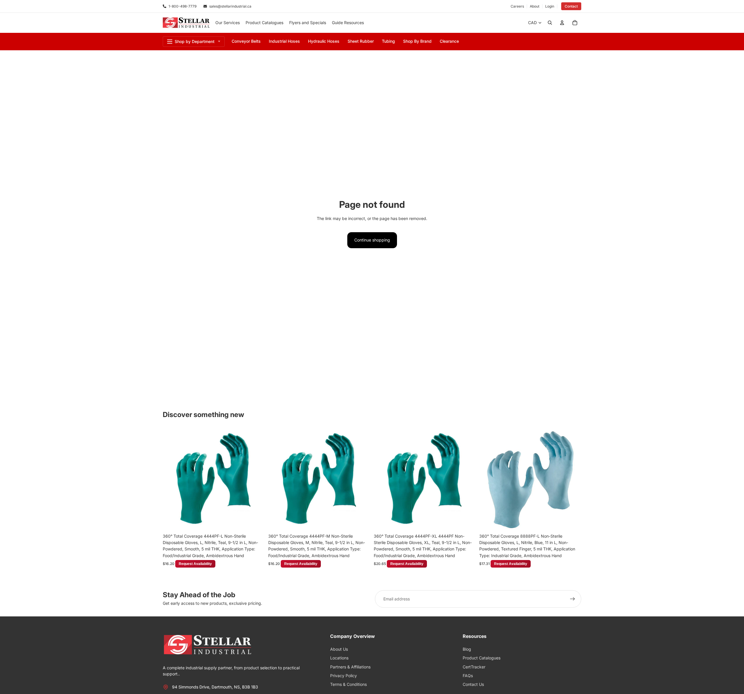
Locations (339, 657)
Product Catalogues (481, 657)
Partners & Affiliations (350, 666)
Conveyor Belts (246, 41)
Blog (467, 649)
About (534, 6)
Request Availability (241, 521)
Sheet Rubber (361, 41)
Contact (571, 6)
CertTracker (474, 666)
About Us (339, 649)
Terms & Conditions (348, 684)
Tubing (388, 41)
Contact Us (473, 684)
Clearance (449, 41)
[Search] (549, 22)
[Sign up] (572, 599)
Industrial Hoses (284, 41)
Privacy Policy (343, 675)
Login (549, 6)
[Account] (562, 22)
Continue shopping (372, 239)
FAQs (468, 675)
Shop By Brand (417, 41)
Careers (517, 6)
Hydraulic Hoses (323, 41)
